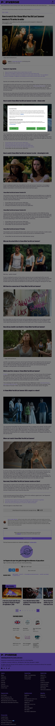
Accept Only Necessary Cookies (31, 128)
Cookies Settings (14, 128)
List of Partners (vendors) (12, 124)
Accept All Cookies (41, 128)
